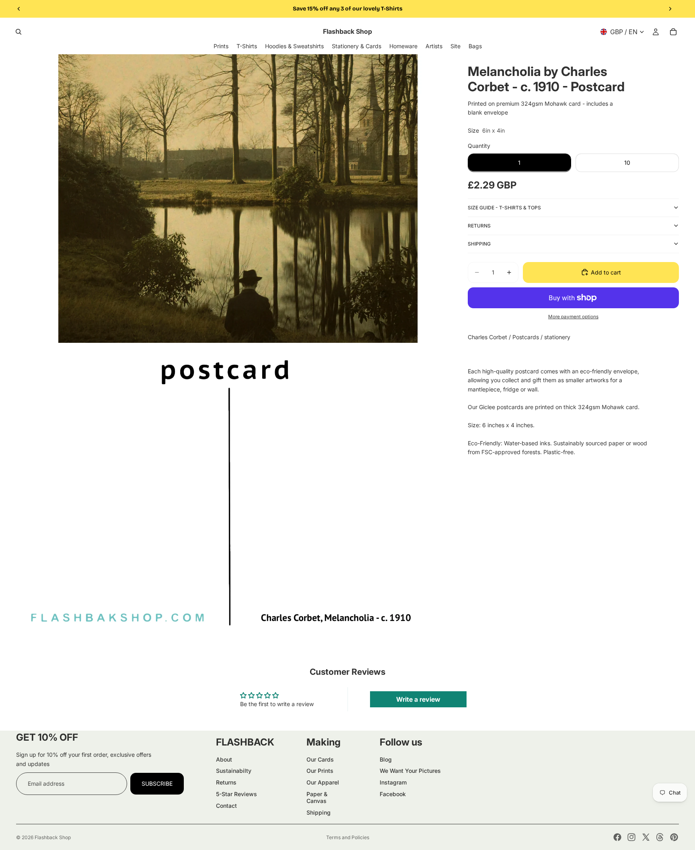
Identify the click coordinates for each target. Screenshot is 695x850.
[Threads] (660, 837)
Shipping (318, 812)
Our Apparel (322, 782)
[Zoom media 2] (232, 490)
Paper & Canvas (316, 797)
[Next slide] (670, 9)
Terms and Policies (347, 837)
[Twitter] (646, 837)
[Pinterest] (674, 837)
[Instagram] (631, 837)
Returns (226, 782)
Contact (226, 805)
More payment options (573, 316)
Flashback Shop (53, 837)
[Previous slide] (19, 9)
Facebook (393, 794)
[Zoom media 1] (232, 198)
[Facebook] (617, 837)
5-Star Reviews (236, 794)
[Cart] (673, 32)
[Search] (18, 32)
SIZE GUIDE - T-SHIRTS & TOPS (504, 207)
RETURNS (479, 225)
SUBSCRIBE (157, 783)
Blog (386, 759)
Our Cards (320, 759)
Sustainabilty (233, 770)
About (224, 759)
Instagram (393, 782)
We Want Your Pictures (410, 770)
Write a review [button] (418, 699)
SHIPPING (479, 243)
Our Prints (319, 770)
